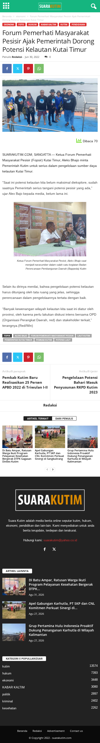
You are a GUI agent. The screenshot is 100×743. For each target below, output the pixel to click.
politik (6, 694)
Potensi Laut (63, 339)
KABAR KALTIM (48, 24)
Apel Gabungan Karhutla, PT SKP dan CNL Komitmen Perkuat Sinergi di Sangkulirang (49, 454)
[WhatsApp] (39, 68)
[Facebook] (7, 68)
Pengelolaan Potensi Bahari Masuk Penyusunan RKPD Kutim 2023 (76, 384)
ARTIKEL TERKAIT (37, 418)
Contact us (76, 731)
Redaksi (17, 57)
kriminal (7, 701)
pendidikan (78, 24)
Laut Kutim (83, 335)
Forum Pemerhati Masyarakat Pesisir (52, 335)
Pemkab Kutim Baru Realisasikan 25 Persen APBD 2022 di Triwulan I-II (25, 382)
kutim (63, 24)
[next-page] (52, 469)
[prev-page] (47, 469)
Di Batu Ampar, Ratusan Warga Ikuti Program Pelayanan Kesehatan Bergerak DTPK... (61, 584)
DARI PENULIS (64, 418)
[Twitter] (17, 68)
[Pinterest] (28, 68)
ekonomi (21, 16)
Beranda (7, 16)
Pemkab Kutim (44, 339)
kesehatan (9, 708)
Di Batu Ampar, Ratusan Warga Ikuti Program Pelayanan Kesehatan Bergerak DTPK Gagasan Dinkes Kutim (16, 456)
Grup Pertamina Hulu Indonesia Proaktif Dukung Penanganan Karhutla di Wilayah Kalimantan (80, 456)
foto (21, 24)
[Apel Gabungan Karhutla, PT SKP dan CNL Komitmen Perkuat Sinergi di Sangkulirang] (50, 437)
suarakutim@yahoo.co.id (60, 540)
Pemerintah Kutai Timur (18, 339)
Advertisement (56, 731)
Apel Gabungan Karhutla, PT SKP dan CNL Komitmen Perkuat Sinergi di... (62, 605)
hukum (32, 24)
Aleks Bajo (21, 335)
